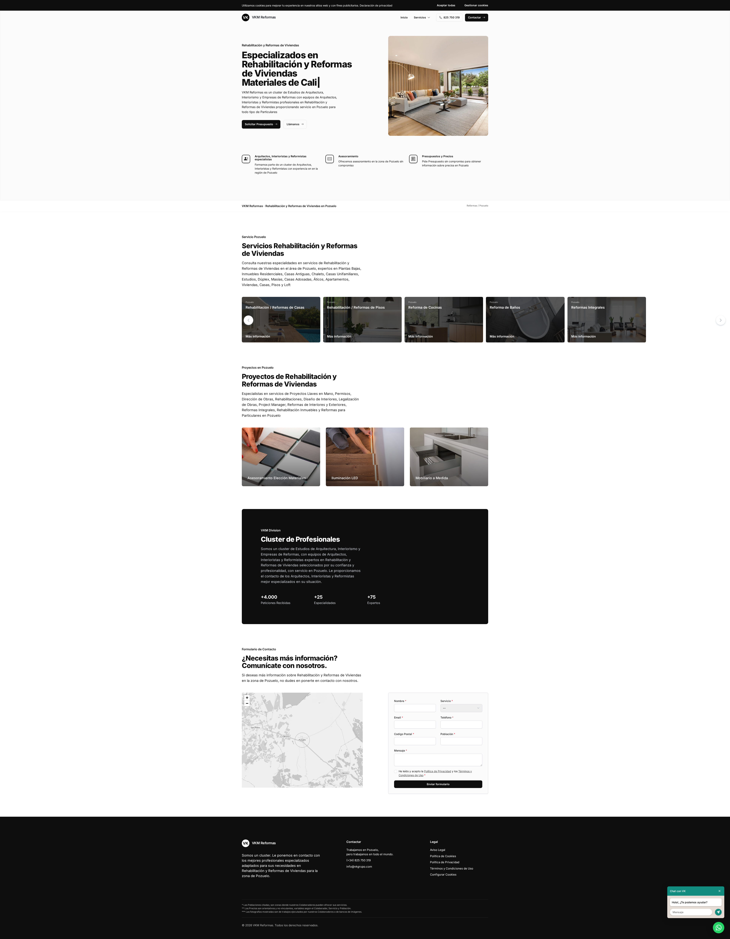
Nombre (400, 701)
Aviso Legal (437, 850)
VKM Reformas (263, 17)
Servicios (420, 17)
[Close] (719, 891)
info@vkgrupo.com (359, 866)
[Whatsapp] (718, 927)
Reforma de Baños (505, 307)
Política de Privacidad (437, 771)
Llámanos (293, 124)
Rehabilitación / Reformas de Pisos (356, 307)
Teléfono (446, 717)
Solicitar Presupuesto (259, 124)
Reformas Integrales (588, 307)
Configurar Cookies (443, 874)
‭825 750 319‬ (452, 17)
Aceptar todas (446, 5)
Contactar (474, 17)
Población (447, 734)
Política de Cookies (443, 856)
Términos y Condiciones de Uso (451, 868)
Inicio (404, 17)
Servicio (446, 701)
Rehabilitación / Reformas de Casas (275, 307)
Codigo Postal (404, 734)
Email (398, 717)
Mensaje (400, 750)
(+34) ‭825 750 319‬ (358, 860)
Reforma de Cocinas (425, 307)
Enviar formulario (438, 784)
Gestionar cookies (476, 5)
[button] (720, 320)
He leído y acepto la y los (435, 773)
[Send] (718, 912)
